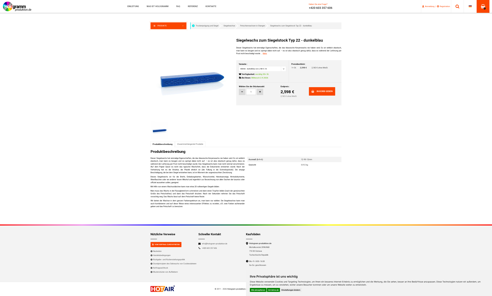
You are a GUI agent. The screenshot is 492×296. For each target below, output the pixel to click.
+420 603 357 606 (209, 248)
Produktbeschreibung (162, 144)
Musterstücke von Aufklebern (165, 272)
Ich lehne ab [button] (273, 290)
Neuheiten (157, 251)
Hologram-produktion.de (237, 289)
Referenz (193, 6)
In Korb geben (325, 91)
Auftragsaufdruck (160, 268)
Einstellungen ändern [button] (290, 290)
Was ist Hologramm (157, 6)
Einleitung (133, 6)
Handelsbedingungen (162, 255)
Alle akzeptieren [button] (258, 290)
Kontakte (211, 6)
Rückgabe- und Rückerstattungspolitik (169, 259)
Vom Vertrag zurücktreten (167, 244)
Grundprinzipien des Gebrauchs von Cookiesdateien (174, 263)
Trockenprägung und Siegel (206, 26)
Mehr (265, 53)
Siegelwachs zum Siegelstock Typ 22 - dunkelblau (291, 26)
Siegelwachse (229, 26)
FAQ (178, 6)
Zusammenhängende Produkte (190, 144)
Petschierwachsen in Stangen (252, 26)
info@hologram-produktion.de (214, 244)
